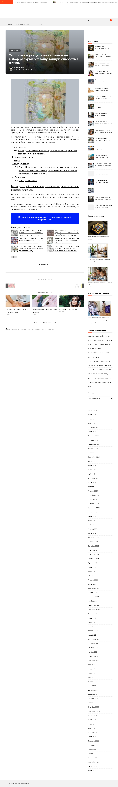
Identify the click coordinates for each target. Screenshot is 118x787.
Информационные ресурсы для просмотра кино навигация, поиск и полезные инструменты (102, 148)
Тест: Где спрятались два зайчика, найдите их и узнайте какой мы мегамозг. (67, 248)
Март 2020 (92, 737)
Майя (89, 353)
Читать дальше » (102, 323)
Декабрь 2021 (93, 648)
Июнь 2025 (92, 470)
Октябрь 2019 (93, 758)
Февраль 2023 (93, 588)
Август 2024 (93, 512)
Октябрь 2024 (93, 504)
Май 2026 (91, 423)
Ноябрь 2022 (93, 601)
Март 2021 (92, 686)
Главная (9, 20)
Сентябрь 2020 (94, 711)
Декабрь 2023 (93, 546)
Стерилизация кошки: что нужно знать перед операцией (103, 98)
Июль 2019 (92, 771)
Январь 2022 (93, 643)
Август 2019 (92, 766)
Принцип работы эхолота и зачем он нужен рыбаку (103, 206)
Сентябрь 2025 (94, 457)
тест (9, 275)
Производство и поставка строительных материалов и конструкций (103, 131)
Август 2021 (92, 665)
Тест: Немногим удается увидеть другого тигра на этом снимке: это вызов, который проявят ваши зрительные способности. (48, 170)
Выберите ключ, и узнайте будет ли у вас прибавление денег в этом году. (31, 248)
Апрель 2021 (93, 682)
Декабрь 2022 (93, 597)
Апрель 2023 (93, 580)
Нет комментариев (45, 279)
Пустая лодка (21, 163)
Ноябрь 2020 (93, 703)
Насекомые (65, 20)
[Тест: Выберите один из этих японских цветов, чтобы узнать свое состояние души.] (10, 286)
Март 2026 (92, 432)
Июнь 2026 (92, 419)
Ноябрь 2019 (93, 754)
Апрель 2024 (93, 529)
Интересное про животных (26, 20)
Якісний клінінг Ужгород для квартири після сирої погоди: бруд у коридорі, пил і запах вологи (103, 198)
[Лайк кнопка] (13, 257)
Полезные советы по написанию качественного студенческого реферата (103, 73)
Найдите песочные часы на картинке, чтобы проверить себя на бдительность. (67, 241)
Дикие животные (48, 20)
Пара (17, 160)
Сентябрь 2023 (94, 559)
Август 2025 (92, 461)
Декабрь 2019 (93, 749)
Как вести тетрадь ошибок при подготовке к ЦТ (103, 173)
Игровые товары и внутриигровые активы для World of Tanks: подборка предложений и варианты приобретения (103, 123)
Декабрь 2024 (93, 495)
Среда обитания (22, 24)
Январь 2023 (93, 593)
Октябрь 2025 (93, 453)
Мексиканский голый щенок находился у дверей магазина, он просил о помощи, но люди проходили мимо (99, 378)
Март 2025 (92, 482)
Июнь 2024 (92, 521)
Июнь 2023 (92, 571)
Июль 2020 (92, 720)
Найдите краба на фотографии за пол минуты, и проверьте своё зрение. (31, 241)
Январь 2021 (92, 694)
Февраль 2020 (93, 741)
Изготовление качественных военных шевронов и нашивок (102, 47)
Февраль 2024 (93, 537)
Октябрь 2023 (93, 554)
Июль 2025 (92, 465)
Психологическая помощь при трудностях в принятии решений (103, 106)
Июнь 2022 (92, 622)
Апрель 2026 (93, 427)
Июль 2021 (92, 669)
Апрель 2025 (93, 478)
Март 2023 (92, 584)
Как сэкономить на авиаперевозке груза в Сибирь (102, 156)
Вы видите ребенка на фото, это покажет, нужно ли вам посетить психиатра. (47, 152)
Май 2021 (91, 677)
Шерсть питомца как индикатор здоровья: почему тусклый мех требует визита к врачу (102, 89)
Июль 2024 (92, 516)
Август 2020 (92, 715)
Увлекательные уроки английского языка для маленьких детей (102, 64)
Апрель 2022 (93, 631)
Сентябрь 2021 (93, 660)
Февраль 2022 (93, 639)
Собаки (96, 20)
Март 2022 (92, 635)
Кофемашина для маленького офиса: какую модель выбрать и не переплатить (103, 56)
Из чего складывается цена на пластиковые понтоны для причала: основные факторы (102, 190)
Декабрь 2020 (93, 698)
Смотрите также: (28, 180)
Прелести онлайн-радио (68, 309)
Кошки (9, 24)
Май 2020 (91, 728)
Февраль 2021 (93, 690)
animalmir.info (19, 67)
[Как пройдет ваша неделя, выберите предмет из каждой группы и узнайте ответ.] (80, 286)
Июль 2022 (92, 618)
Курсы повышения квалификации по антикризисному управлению (101, 115)
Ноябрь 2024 (93, 499)
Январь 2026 (93, 440)
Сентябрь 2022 (94, 610)
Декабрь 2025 (93, 444)
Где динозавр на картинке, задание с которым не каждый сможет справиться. (67, 233)
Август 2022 (92, 614)
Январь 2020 (93, 745)
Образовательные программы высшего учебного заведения (101, 182)
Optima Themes (24, 783)
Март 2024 (92, 533)
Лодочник (19, 177)
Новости (38, 24)
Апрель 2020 (93, 732)
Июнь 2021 (92, 673)
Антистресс (15, 50)
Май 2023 (91, 576)
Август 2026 (92, 410)
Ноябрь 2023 (93, 550)
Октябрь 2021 (93, 656)
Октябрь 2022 (93, 605)
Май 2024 (92, 525)
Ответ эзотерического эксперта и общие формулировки (102, 81)
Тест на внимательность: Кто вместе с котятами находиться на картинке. (31, 233)
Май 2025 (91, 474)
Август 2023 (92, 563)
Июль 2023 (92, 567)
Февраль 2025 (93, 487)
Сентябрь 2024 (94, 508)
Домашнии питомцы (81, 20)
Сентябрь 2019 (93, 762)
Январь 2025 (93, 491)
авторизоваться (48, 329)
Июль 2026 (92, 415)
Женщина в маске (23, 157)
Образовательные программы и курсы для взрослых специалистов (102, 140)
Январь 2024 (93, 542)
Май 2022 (91, 626)
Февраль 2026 (93, 436)
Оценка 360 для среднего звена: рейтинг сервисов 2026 (103, 165)
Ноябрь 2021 (93, 652)
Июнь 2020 (92, 724)
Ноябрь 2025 (93, 449)
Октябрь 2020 (93, 707)
